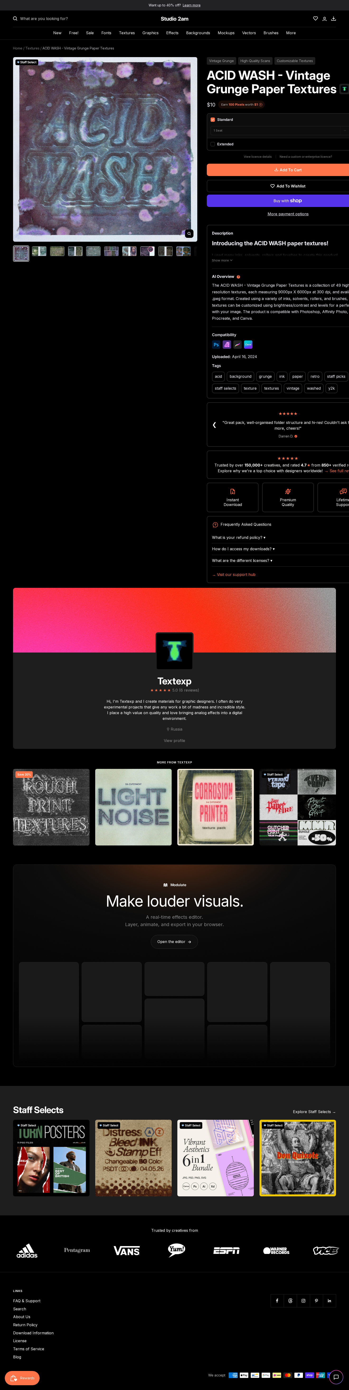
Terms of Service (28, 1348)
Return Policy (25, 1324)
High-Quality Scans (255, 61)
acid (218, 376)
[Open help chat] (336, 1377)
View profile (174, 740)
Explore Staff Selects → (314, 1111)
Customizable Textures (295, 61)
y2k (331, 388)
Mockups (226, 32)
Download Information (33, 1333)
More (291, 32)
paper (297, 376)
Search (19, 1309)
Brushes (271, 32)
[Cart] (333, 18)
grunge (265, 376)
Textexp (174, 681)
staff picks (336, 376)
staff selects (225, 388)
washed (314, 388)
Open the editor (174, 941)
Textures (127, 32)
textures (271, 388)
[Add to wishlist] (83, 775)
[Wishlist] (315, 18)
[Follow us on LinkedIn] (329, 1300)
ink (282, 376)
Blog (17, 1357)
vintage (293, 388)
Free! (73, 32)
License (20, 1340)
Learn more (192, 5)
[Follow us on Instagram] (303, 1300)
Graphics (150, 32)
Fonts (106, 32)
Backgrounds (198, 32)
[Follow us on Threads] (290, 1300)
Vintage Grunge (221, 61)
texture (250, 388)
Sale (90, 32)
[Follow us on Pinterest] (316, 1300)
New (57, 32)
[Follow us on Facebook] (277, 1300)
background (240, 376)
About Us (21, 1316)
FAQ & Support (26, 1300)
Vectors (249, 32)
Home (17, 48)
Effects (172, 32)
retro (315, 376)
